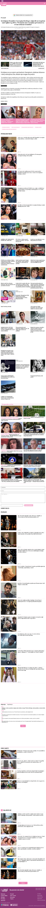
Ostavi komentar (28, 505)
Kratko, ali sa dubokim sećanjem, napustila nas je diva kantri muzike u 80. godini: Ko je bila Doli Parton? (31, 533)
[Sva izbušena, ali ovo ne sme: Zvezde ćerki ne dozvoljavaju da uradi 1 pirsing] (8, 641)
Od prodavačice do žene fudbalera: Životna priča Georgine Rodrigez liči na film (30, 155)
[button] (27, 28)
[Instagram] (39, 889)
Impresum (39, 898)
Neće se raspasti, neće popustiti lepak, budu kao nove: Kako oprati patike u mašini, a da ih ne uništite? (21, 718)
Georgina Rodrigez (6, 127)
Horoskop (12, 897)
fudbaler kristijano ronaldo (27, 127)
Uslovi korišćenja (41, 900)
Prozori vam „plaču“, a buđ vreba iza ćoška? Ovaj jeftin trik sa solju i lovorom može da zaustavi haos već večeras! (30, 762)
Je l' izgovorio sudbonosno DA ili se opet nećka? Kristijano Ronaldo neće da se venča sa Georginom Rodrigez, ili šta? (30, 173)
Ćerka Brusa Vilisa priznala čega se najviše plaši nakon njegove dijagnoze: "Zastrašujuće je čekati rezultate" (31, 651)
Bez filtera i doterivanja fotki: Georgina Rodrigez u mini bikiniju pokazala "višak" (31, 205)
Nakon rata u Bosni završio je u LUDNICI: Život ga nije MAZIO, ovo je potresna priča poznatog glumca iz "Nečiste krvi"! (16, 64)
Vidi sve (23, 725)
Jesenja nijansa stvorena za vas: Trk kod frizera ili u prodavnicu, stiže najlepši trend (17, 711)
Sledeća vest (41, 68)
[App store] (14, 905)
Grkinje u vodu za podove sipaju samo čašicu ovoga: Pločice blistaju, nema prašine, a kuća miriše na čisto (23, 708)
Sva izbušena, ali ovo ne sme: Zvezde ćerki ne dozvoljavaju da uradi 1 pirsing (29, 634)
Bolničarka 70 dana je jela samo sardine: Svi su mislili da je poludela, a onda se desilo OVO (31, 751)
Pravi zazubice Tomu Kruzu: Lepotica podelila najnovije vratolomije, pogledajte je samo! (31, 567)
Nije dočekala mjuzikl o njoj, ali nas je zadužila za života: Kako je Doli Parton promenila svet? (30, 516)
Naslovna (3, 894)
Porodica (3, 898)
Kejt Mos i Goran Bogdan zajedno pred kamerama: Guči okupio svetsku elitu (31, 583)
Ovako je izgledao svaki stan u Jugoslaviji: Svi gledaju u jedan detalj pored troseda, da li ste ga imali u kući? (30, 771)
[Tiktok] (44, 889)
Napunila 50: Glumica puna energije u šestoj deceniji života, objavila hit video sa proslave (30, 617)
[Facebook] (37, 889)
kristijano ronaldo (15, 127)
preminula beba (38, 127)
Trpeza (11, 898)
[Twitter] (41, 889)
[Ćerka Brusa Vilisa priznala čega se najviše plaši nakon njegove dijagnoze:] (8, 658)
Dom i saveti (13, 895)
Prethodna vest (5, 68)
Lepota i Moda (4, 895)
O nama (39, 893)
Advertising (40, 897)
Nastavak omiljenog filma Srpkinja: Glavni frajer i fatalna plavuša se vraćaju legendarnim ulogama (30, 600)
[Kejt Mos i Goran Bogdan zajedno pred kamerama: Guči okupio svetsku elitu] (8, 590)
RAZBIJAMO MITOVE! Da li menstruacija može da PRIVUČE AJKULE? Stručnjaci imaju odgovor (39, 64)
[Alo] (2, 0)
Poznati (3, 18)
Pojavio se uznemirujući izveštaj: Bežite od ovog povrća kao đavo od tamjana (30, 781)
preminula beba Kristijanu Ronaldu (9, 129)
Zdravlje (3, 897)
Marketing (39, 895)
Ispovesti (3, 900)
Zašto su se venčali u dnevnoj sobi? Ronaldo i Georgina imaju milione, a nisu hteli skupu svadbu (31, 138)
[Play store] (5, 905)
